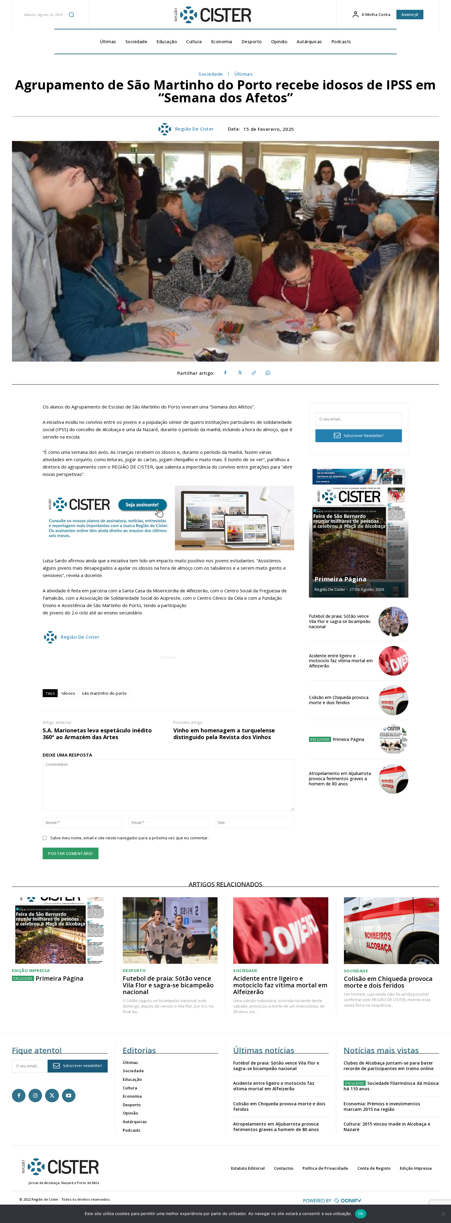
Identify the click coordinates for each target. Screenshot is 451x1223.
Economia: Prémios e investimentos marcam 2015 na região (382, 1106)
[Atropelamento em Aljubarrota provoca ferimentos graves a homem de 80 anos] (393, 779)
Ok (361, 1213)
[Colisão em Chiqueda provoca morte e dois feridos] (393, 700)
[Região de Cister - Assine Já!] (168, 518)
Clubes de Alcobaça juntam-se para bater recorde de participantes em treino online (389, 1065)
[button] (71, 14)
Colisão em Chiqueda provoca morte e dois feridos (338, 699)
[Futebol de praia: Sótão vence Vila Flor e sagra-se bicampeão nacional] (393, 621)
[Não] (443, 1214)
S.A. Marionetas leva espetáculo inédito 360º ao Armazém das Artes (97, 733)
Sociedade (211, 74)
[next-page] (397, 479)
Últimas (243, 74)
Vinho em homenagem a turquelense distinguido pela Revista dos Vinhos (224, 733)
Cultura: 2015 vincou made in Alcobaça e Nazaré (387, 1126)
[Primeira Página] (358, 533)
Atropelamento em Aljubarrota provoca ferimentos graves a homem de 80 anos (340, 778)
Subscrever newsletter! (82, 1065)
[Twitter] (239, 373)
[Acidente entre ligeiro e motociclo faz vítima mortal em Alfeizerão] (393, 661)
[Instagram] (35, 1095)
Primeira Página (340, 579)
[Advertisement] (168, 674)
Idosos (68, 693)
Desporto (134, 971)
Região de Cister (194, 128)
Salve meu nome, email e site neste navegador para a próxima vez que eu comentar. (129, 838)
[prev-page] (386, 479)
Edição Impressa (31, 971)
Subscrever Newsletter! (364, 435)
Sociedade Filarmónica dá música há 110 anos (391, 1086)
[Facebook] (225, 373)
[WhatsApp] (267, 373)
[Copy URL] (253, 373)
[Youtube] (68, 1095)
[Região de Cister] (212, 15)
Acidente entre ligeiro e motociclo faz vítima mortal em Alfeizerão (341, 661)
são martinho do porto (104, 693)
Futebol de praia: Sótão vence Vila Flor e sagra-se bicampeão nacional (340, 621)
